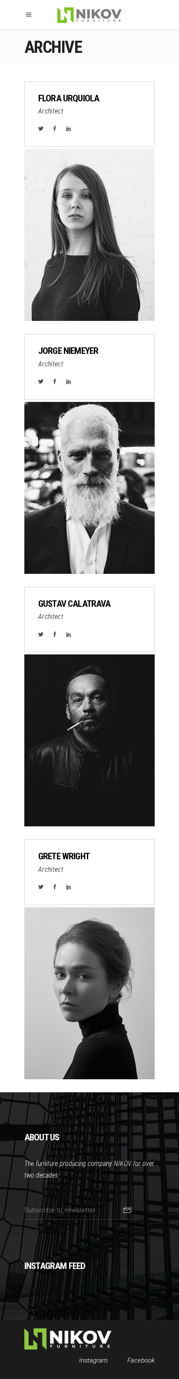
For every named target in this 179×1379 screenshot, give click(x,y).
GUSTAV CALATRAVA (74, 604)
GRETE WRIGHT (64, 856)
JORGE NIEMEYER (68, 351)
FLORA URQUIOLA (68, 98)
